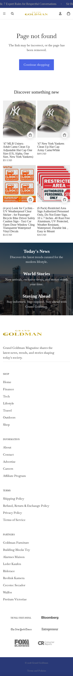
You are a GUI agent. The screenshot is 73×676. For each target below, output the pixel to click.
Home (7, 382)
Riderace (9, 571)
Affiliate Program (14, 476)
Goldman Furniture (16, 543)
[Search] (12, 13)
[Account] (60, 13)
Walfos (7, 592)
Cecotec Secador (14, 585)
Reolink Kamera (14, 578)
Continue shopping (36, 65)
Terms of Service (14, 520)
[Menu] (4, 13)
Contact (8, 455)
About (7, 447)
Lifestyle (8, 403)
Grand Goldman (40, 662)
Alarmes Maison (14, 557)
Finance (8, 389)
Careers (8, 469)
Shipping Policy (13, 499)
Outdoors (9, 417)
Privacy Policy (12, 513)
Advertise (9, 462)
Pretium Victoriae (15, 599)
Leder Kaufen (12, 564)
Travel (7, 410)
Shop (6, 425)
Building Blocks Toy (16, 550)
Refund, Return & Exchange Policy (26, 506)
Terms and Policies (36, 670)
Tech (6, 396)
